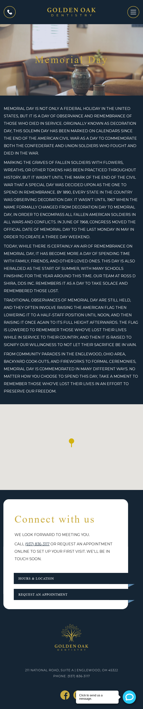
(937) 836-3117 (37, 544)
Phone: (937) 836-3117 (71, 676)
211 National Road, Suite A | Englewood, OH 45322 (71, 670)
